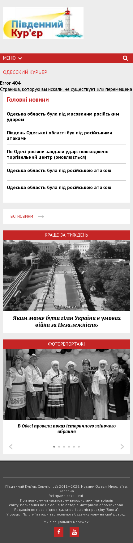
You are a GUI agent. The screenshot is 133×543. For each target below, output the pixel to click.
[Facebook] (58, 532)
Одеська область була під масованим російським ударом (63, 116)
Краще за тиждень (66, 235)
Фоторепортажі (66, 344)
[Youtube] (74, 532)
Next (122, 447)
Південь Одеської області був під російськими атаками (59, 135)
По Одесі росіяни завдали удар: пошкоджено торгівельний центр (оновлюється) (58, 154)
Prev (10, 447)
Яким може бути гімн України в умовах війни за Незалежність (67, 321)
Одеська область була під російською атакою (59, 170)
